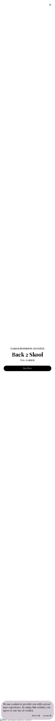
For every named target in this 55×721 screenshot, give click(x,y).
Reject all (36, 715)
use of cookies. (26, 710)
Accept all (47, 715)
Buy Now (27, 368)
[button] (50, 5)
